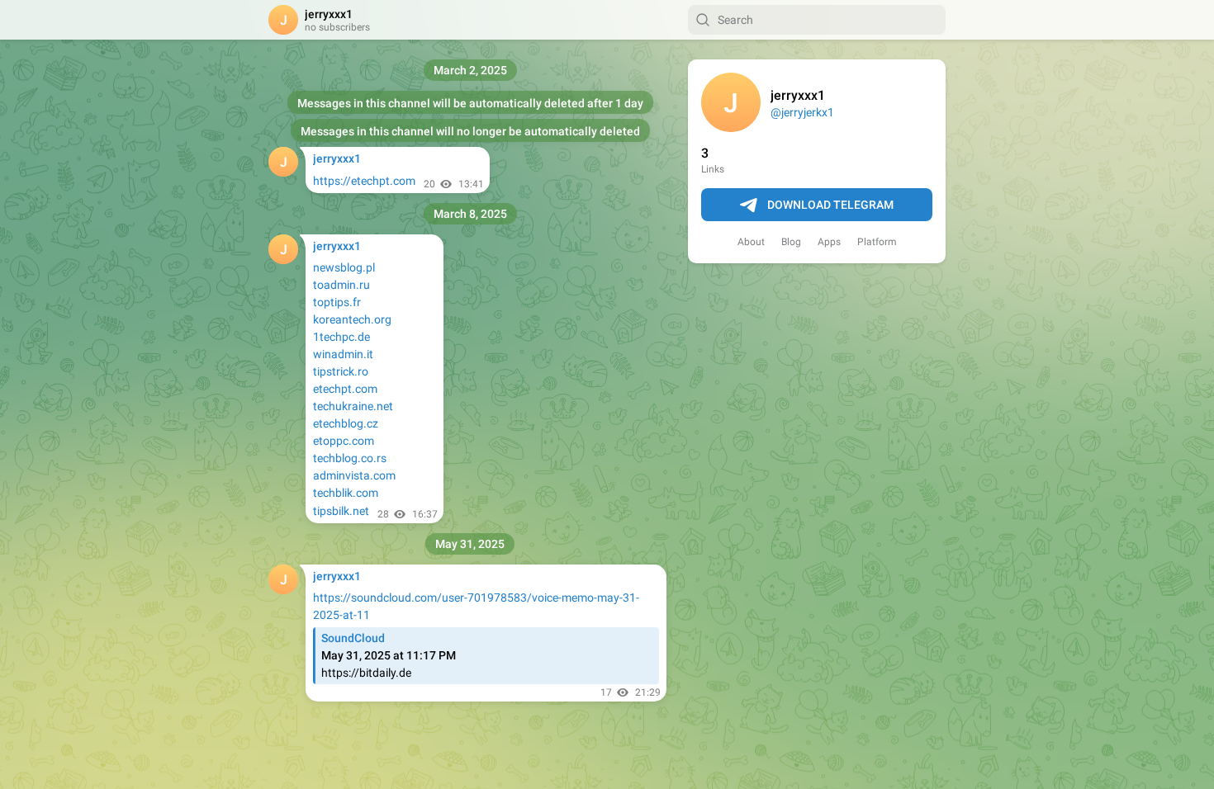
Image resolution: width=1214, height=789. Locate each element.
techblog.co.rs (349, 458)
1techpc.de (341, 336)
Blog (791, 242)
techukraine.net (353, 406)
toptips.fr (337, 302)
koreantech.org (352, 319)
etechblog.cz (345, 423)
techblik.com (345, 492)
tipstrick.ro (340, 371)
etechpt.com (345, 388)
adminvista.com (354, 475)
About (751, 242)
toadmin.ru (341, 284)
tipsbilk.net (341, 510)
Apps (829, 242)
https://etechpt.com (364, 180)
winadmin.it (343, 354)
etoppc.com (343, 440)
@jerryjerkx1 (802, 112)
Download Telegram (830, 204)
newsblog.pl (344, 267)
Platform (877, 242)
